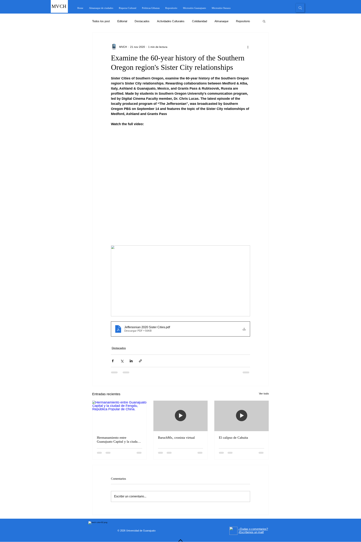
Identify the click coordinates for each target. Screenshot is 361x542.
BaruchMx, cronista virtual (176, 437)
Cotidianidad (199, 21)
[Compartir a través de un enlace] (140, 361)
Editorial (122, 21)
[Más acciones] (248, 47)
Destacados (142, 21)
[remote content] (180, 183)
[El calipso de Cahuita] (241, 416)
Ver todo (264, 393)
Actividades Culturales (170, 21)
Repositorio (243, 21)
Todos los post (101, 21)
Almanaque (221, 21)
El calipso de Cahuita (233, 437)
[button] (264, 21)
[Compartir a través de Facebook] (113, 361)
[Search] (300, 7)
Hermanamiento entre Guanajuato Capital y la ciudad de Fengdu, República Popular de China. (118, 440)
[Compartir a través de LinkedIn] (131, 361)
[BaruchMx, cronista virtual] (180, 416)
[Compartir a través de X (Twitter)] (122, 361)
